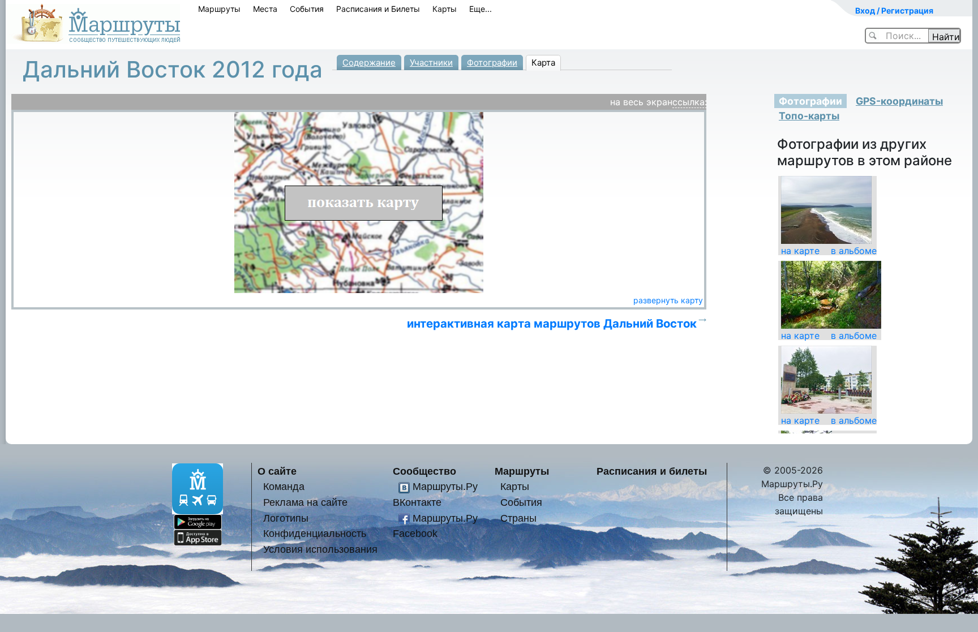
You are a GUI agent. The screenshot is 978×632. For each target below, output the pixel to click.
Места (265, 9)
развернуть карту (668, 300)
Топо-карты (809, 116)
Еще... (480, 9)
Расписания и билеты (652, 471)
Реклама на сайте (305, 502)
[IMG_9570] (826, 379)
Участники (431, 62)
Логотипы (285, 518)
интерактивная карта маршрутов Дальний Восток (552, 323)
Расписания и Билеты (378, 9)
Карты (444, 9)
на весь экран (641, 102)
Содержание (369, 62)
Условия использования (320, 549)
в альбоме (854, 250)
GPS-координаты (899, 101)
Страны (518, 518)
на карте (800, 250)
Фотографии (492, 62)
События (307, 9)
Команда (283, 486)
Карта (543, 62)
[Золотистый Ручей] (831, 294)
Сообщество (424, 471)
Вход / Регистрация (894, 10)
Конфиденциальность (314, 533)
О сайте (277, 471)
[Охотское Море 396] (826, 209)
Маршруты (219, 9)
